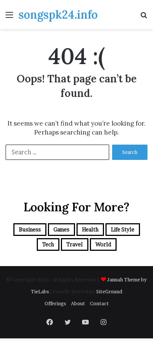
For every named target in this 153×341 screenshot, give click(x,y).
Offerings (55, 303)
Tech (48, 244)
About (78, 303)
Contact (99, 303)
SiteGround (109, 291)
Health (90, 229)
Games (61, 229)
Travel (74, 244)
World (103, 244)
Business (30, 229)
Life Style (122, 229)
